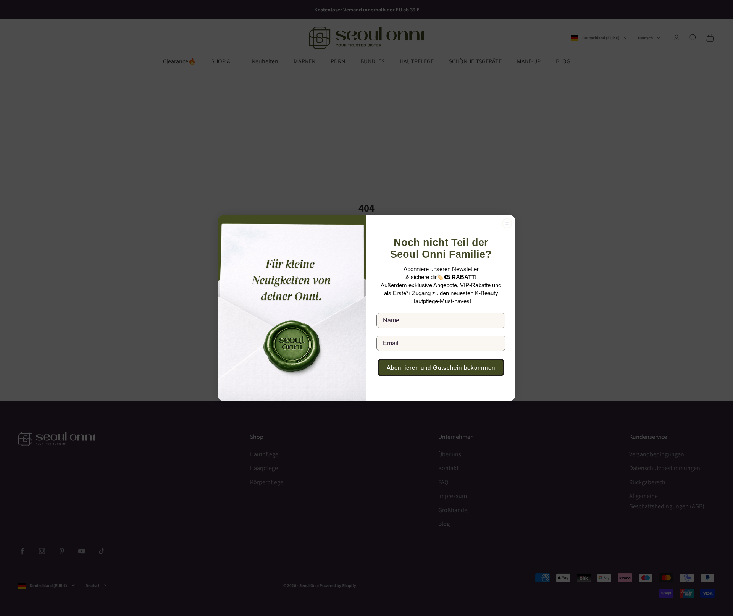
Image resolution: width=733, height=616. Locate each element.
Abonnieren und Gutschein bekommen (441, 367)
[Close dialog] (507, 223)
